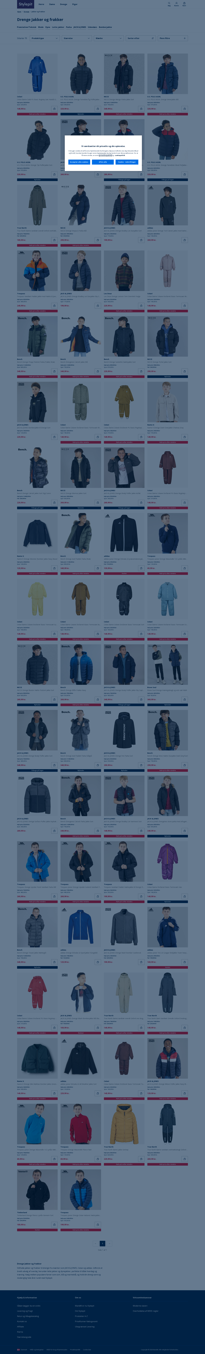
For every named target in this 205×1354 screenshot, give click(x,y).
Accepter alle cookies (79, 162)
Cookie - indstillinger (127, 162)
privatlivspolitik (105, 155)
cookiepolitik (120, 155)
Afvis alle (103, 162)
